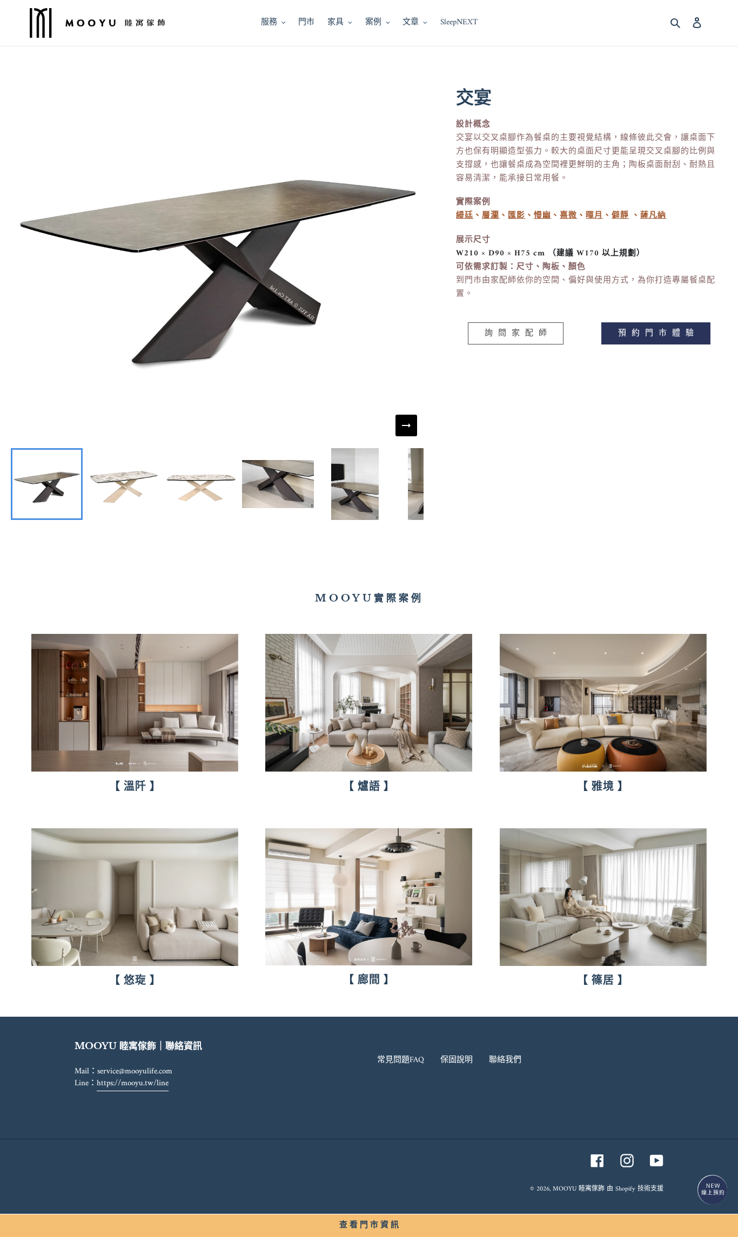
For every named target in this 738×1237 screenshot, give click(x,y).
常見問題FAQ (400, 1060)
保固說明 (456, 1060)
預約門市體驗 (658, 333)
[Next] (406, 425)
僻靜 (620, 215)
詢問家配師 (518, 333)
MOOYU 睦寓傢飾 (579, 1189)
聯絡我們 (505, 1060)
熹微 (568, 215)
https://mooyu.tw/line (133, 1083)
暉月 (594, 215)
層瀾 (490, 215)
